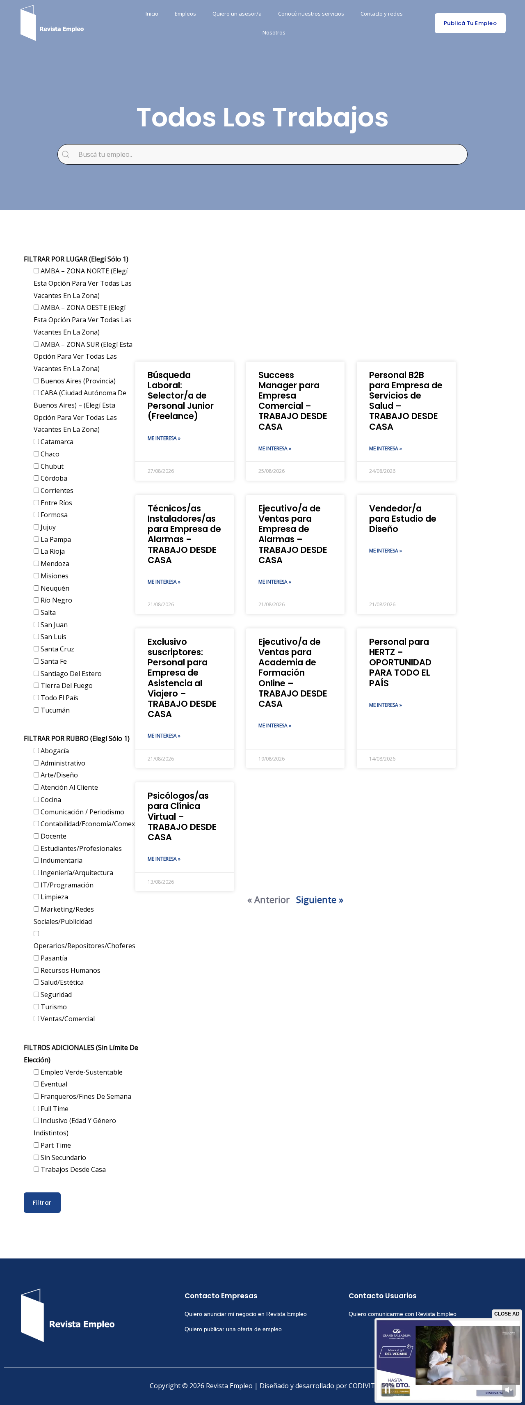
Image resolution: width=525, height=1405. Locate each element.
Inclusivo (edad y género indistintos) (75, 1126)
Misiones (53, 575)
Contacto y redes (382, 13)
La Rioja (52, 551)
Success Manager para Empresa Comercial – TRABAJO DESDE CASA (292, 401)
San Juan (53, 624)
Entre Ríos (55, 502)
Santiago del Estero (70, 673)
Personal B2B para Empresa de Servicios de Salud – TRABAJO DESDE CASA (406, 401)
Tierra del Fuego (66, 685)
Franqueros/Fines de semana (85, 1096)
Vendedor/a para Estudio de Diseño (402, 518)
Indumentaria (60, 860)
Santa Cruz (56, 648)
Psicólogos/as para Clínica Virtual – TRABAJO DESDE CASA (182, 816)
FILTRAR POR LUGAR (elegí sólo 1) (76, 259)
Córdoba (53, 478)
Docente (52, 836)
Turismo (53, 1006)
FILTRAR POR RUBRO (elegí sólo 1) (77, 738)
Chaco (49, 453)
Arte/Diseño (58, 774)
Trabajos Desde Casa (72, 1169)
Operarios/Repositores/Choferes (84, 945)
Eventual (53, 1084)
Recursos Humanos (69, 970)
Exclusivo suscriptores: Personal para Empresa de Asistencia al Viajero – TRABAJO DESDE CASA (182, 678)
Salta (47, 612)
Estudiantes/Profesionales (80, 848)
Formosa (53, 514)
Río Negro (55, 600)
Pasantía (53, 958)
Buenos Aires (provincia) (77, 380)
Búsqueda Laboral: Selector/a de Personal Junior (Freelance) (181, 395)
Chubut (51, 466)
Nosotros (273, 32)
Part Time (55, 1145)
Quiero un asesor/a (237, 13)
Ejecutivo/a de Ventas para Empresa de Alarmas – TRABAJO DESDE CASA (292, 534)
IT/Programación (66, 884)
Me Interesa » (164, 438)
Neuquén (54, 588)
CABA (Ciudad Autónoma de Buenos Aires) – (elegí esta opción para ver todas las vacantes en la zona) (80, 411)
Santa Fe (53, 661)
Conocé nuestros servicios (311, 13)
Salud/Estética (61, 982)
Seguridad (55, 994)
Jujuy (47, 527)
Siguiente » (319, 899)
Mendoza (54, 563)
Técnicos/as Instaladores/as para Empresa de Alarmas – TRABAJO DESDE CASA (184, 534)
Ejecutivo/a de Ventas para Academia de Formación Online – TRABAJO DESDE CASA (292, 673)
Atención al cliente (68, 787)
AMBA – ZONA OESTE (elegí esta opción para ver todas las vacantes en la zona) (83, 319)
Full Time (53, 1108)
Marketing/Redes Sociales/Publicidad (64, 915)
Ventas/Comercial (67, 1018)
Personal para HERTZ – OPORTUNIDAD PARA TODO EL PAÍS (400, 662)
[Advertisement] (295, 295)
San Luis (52, 636)
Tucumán (54, 710)
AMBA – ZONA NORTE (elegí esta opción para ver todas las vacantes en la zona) (83, 283)
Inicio (152, 13)
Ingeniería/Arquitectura (76, 872)
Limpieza (53, 896)
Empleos (185, 13)
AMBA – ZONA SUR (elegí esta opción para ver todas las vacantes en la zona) (83, 356)
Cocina (50, 799)
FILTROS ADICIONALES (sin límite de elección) (81, 1053)
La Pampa (55, 539)
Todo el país (58, 697)
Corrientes (56, 490)
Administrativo (62, 763)
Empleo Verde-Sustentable (81, 1072)
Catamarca (56, 441)
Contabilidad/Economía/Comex (87, 823)
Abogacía (54, 750)
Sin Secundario (62, 1157)
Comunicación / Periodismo (81, 811)
